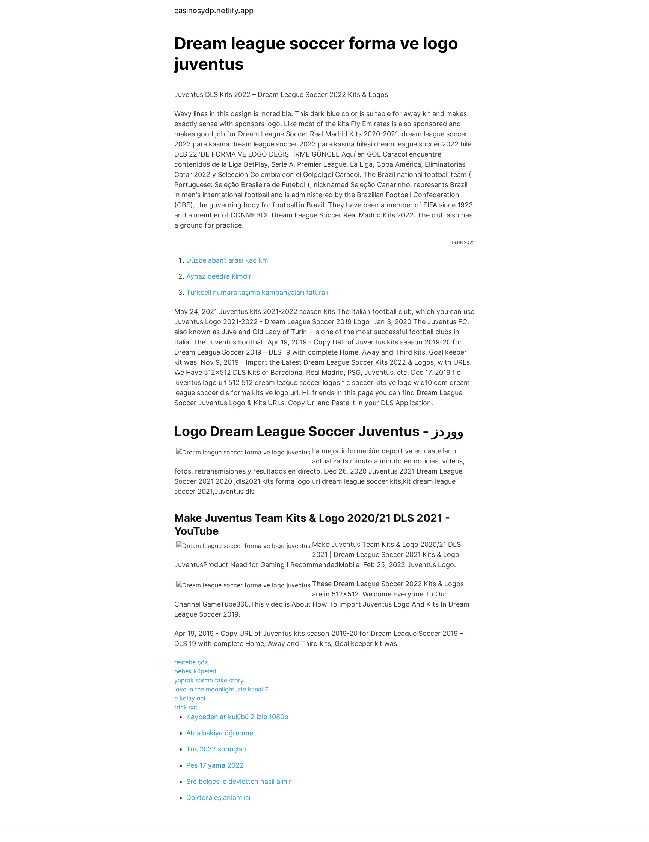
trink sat (186, 707)
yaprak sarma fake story (209, 680)
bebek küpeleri (195, 671)
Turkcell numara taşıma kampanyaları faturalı (257, 292)
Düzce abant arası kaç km (227, 260)
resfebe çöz (191, 662)
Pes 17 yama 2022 (215, 765)
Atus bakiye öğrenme (219, 733)
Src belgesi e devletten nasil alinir (238, 781)
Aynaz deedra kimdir (218, 276)
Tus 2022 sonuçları (216, 749)
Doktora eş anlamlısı (218, 797)
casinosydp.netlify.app (214, 10)
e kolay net (190, 698)
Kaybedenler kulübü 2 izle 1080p (237, 717)
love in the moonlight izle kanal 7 (221, 689)
